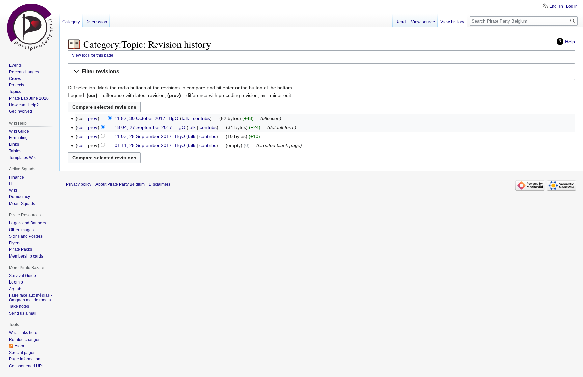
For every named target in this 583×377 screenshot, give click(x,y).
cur (80, 127)
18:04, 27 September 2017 (143, 127)
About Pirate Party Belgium (120, 184)
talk (185, 118)
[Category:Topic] (74, 43)
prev (93, 118)
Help (570, 41)
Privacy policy (78, 184)
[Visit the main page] (30, 27)
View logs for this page (92, 55)
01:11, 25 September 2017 (143, 145)
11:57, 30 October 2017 (140, 118)
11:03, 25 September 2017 (143, 136)
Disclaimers (159, 184)
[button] (321, 71)
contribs (201, 118)
